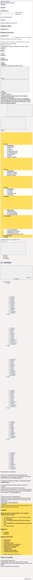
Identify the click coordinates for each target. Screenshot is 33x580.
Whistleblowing (8, 548)
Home (5, 255)
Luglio (12, 305)
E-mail (17, 37)
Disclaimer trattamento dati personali (10, 566)
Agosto (12, 307)
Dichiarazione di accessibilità (11, 545)
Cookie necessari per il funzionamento (10, 496)
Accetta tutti (25, 480)
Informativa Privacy (9, 543)
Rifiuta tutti (13, 480)
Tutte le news (7, 281)
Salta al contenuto (5, 1)
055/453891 (9, 518)
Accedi (2, 4)
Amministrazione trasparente (11, 551)
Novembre (13, 311)
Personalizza (4, 480)
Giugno (12, 304)
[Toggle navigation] (13, 123)
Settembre (12, 308)
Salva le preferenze (13, 502)
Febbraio (12, 298)
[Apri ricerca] (19, 110)
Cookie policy (7, 540)
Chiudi (2, 53)
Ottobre (12, 310)
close (2, 130)
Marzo (12, 299)
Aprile (12, 301)
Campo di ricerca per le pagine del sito (10, 239)
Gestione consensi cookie (10, 550)
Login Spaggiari (12, 43)
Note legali (6, 541)
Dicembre (12, 312)
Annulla (3, 94)
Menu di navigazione (22, 278)
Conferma (8, 94)
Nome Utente (19, 12)
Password (18, 14)
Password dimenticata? (6, 17)
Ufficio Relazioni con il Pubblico (12, 544)
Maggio (12, 302)
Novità (5, 257)
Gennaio (12, 297)
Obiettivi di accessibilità (10, 547)
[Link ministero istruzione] (8, 2)
